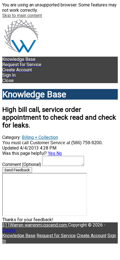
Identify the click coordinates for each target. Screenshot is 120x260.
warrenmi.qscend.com (46, 225)
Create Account (91, 235)
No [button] (59, 153)
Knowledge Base (18, 235)
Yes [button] (52, 153)
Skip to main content (22, 15)
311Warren (13, 225)
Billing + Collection (40, 137)
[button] (60, 80)
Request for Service (56, 235)
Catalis (9, 230)
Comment (21, 164)
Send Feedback (17, 170)
